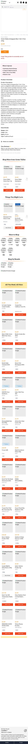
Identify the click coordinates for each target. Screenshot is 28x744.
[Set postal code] (17, 2)
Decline (7, 742)
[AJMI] (4, 265)
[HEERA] (10, 265)
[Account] (21, 2)
